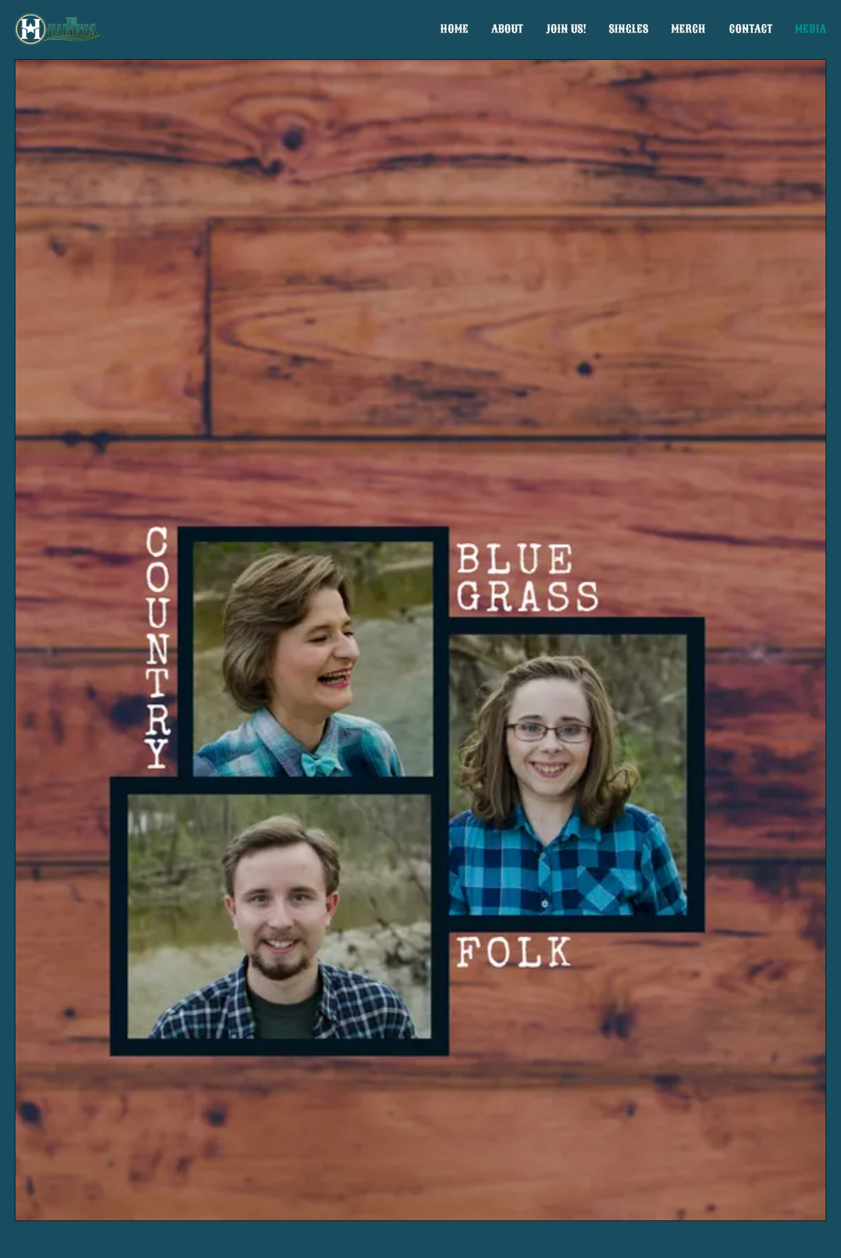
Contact (750, 29)
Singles (628, 29)
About (507, 29)
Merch (688, 29)
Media (810, 29)
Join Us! (566, 29)
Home (454, 29)
